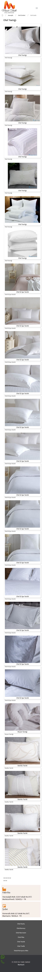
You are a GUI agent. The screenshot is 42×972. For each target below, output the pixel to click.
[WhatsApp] (3, 957)
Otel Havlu (21, 923)
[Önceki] (4, 880)
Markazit (21, 964)
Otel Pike (21, 937)
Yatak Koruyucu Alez (21, 950)
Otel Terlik (21, 946)
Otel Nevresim (21, 932)
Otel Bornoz (21, 928)
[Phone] (3, 962)
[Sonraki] (6, 880)
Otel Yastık (21, 941)
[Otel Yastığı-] (22, 40)
